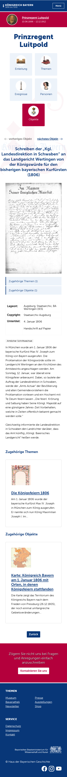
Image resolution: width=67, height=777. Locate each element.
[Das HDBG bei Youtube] (59, 768)
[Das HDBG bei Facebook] (44, 768)
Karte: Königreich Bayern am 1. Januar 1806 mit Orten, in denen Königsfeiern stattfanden (32, 582)
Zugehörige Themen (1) (23, 281)
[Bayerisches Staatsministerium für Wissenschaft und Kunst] (33, 753)
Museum (10, 697)
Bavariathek (12, 701)
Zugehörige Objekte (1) (23, 290)
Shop (38, 706)
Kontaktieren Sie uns (33, 670)
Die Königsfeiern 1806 (30, 493)
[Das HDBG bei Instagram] (51, 768)
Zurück (33, 634)
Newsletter (12, 706)
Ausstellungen (43, 701)
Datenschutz (13, 726)
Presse (39, 697)
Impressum (12, 730)
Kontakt (10, 734)
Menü (58, 6)
